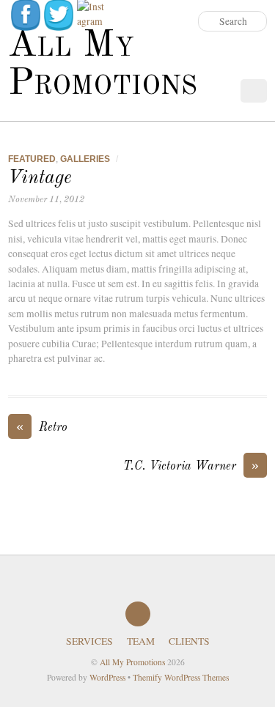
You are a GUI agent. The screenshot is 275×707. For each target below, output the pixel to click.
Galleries (85, 159)
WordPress (107, 677)
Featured (32, 159)
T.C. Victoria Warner (191, 466)
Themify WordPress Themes (181, 677)
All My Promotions (132, 661)
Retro (41, 427)
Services (89, 641)
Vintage (40, 178)
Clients (189, 641)
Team (141, 641)
